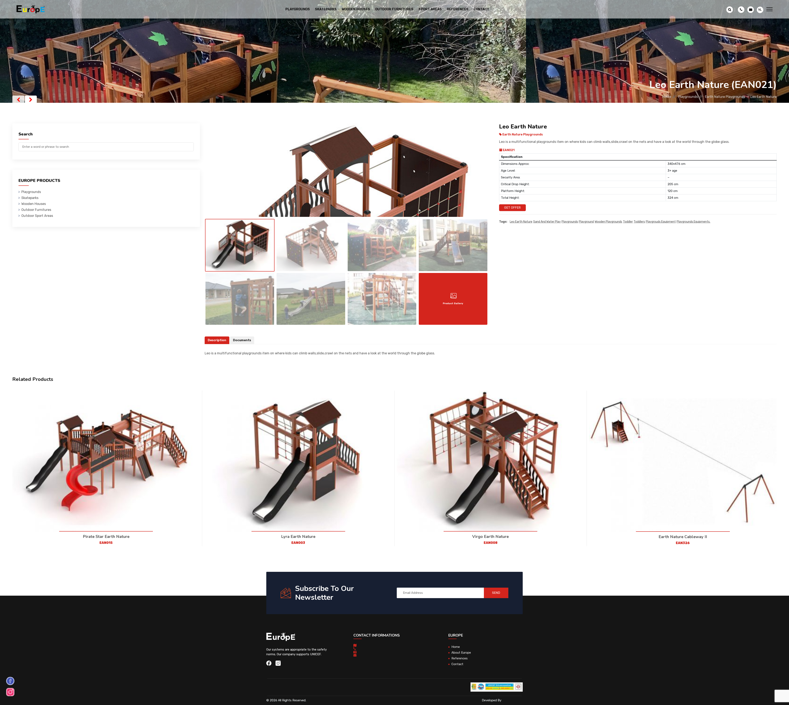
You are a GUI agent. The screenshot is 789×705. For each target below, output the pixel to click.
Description (217, 340)
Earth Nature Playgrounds (725, 97)
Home (666, 97)
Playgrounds (688, 97)
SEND (496, 593)
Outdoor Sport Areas (37, 216)
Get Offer (512, 207)
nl (760, 10)
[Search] (191, 144)
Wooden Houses (33, 204)
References (457, 9)
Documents (242, 340)
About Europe (461, 652)
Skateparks (29, 198)
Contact (481, 9)
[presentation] (18, 100)
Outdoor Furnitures (36, 210)
